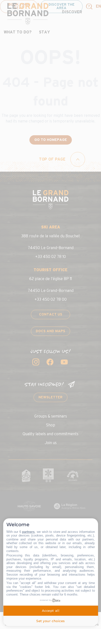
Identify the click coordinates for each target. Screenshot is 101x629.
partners (28, 532)
